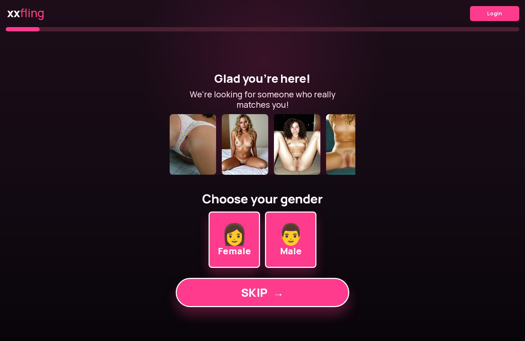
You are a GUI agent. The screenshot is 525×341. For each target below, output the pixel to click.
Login (494, 13)
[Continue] (262, 144)
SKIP (262, 292)
